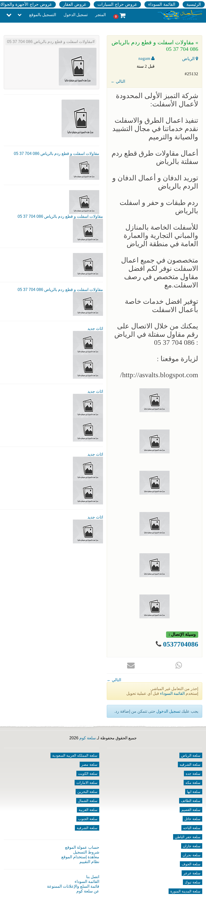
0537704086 (180, 644)
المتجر (100, 15)
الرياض (189, 58)
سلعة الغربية (88, 810)
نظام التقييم (89, 862)
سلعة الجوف (191, 864)
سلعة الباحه (191, 828)
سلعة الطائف (190, 801)
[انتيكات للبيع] (88, 468)
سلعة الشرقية (87, 828)
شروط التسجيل (86, 852)
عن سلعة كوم (87, 891)
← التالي (118, 81)
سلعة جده (193, 774)
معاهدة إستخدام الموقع (80, 857)
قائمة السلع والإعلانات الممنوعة (73, 886)
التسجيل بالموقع (42, 15)
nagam (144, 58)
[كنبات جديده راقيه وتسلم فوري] (88, 531)
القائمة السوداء (161, 4)
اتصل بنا (92, 877)
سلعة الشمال (87, 801)
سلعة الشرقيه (190, 764)
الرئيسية (193, 4)
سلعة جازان (191, 846)
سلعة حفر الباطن (187, 837)
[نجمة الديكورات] (88, 366)
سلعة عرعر (191, 873)
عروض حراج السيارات (117, 4)
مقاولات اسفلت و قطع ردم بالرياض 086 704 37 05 (49, 41)
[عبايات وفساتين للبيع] (88, 492)
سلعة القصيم (190, 810)
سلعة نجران (191, 855)
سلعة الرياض (190, 755)
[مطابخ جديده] (88, 405)
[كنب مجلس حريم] (88, 429)
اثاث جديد (95, 328)
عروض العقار (74, 4)
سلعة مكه (192, 783)
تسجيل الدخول (76, 15)
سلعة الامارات (86, 783)
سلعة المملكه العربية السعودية (74, 755)
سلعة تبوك (192, 882)
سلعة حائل (192, 819)
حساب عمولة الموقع (82, 847)
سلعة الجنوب (87, 819)
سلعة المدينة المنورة (185, 891)
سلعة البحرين (87, 792)
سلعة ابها (193, 792)
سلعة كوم (87, 738)
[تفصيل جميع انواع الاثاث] (88, 342)
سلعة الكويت (87, 774)
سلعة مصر (89, 764)
